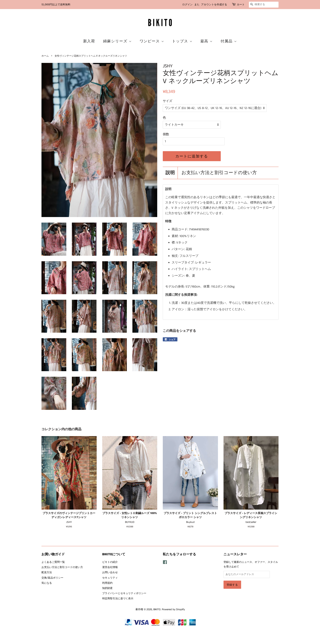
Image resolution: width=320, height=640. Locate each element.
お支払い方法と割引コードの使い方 (219, 173)
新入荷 (89, 41)
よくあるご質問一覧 (53, 562)
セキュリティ (110, 578)
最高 (205, 41)
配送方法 (46, 572)
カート (241, 4)
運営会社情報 (110, 567)
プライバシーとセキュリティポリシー (124, 593)
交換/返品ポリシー (52, 578)
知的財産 (107, 588)
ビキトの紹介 (110, 562)
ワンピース (150, 41)
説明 (170, 173)
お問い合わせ (110, 572)
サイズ (167, 101)
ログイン (187, 4)
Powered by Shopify (173, 609)
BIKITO (157, 609)
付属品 (227, 41)
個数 (166, 134)
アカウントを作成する (214, 4)
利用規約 (107, 583)
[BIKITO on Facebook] (165, 563)
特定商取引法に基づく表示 (117, 598)
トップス (181, 41)
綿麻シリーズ (116, 41)
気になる (46, 583)
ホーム (45, 55)
